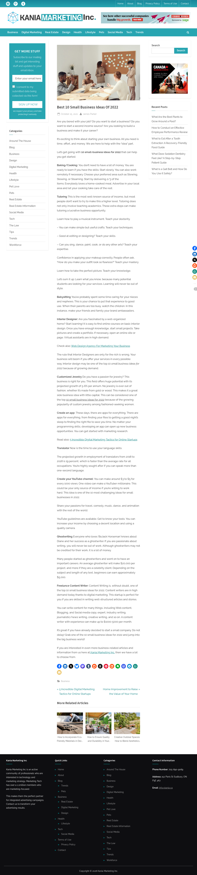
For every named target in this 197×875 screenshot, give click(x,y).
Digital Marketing (32, 32)
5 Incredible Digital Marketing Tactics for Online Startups (103, 439)
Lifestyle (90, 32)
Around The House (20, 140)
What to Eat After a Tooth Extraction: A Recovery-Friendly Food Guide (169, 143)
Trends (139, 32)
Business (12, 32)
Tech (129, 32)
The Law (14, 225)
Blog (139, 3)
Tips (11, 231)
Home (120, 3)
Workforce (15, 244)
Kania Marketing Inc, (102, 652)
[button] (59, 666)
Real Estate (52, 32)
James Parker (90, 113)
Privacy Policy (153, 3)
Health (78, 32)
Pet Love (14, 186)
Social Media (115, 32)
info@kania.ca (166, 787)
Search (156, 45)
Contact (185, 3)
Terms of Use (170, 3)
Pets (101, 32)
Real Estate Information (22, 205)
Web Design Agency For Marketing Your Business (100, 345)
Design (66, 32)
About (130, 3)
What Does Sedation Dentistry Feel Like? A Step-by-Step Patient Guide (168, 158)
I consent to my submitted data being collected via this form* (25, 91)
